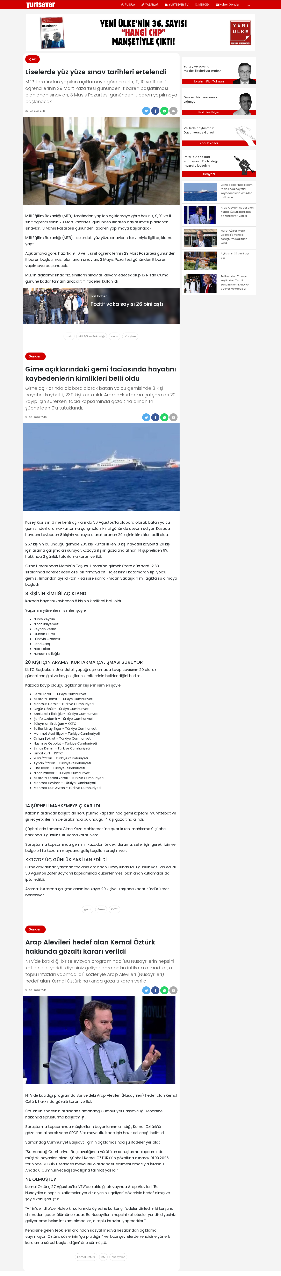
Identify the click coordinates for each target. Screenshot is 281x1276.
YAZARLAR (152, 4)
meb (69, 336)
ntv (103, 1257)
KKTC (114, 909)
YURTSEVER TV (178, 4)
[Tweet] (146, 111)
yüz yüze (130, 336)
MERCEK (204, 4)
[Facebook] (155, 111)
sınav (114, 336)
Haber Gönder (229, 4)
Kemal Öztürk (86, 1257)
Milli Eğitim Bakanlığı (92, 336)
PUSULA (130, 4)
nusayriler (118, 1257)
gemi (87, 909)
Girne (101, 909)
